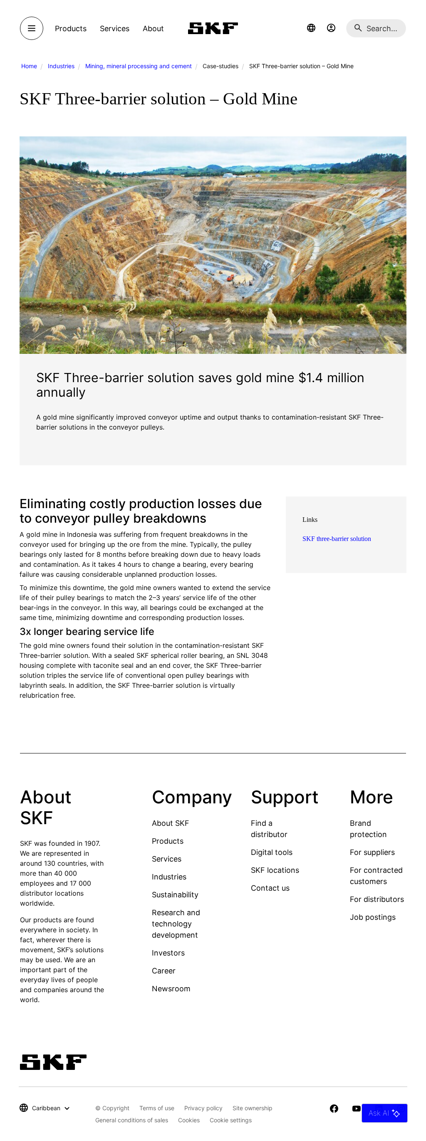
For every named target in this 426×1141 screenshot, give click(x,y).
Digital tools (271, 852)
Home (29, 65)
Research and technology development (176, 923)
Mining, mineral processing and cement (138, 65)
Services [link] (114, 28)
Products (167, 841)
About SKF (170, 823)
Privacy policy (203, 1107)
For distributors (377, 899)
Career (164, 970)
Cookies (189, 1120)
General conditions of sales (131, 1120)
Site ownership (252, 1107)
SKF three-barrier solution (336, 538)
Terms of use (156, 1107)
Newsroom (171, 988)
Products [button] (71, 28)
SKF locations (275, 870)
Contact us (270, 888)
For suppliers (372, 852)
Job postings (373, 917)
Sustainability (175, 894)
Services (166, 859)
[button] (311, 28)
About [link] (153, 28)
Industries (61, 65)
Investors (168, 952)
